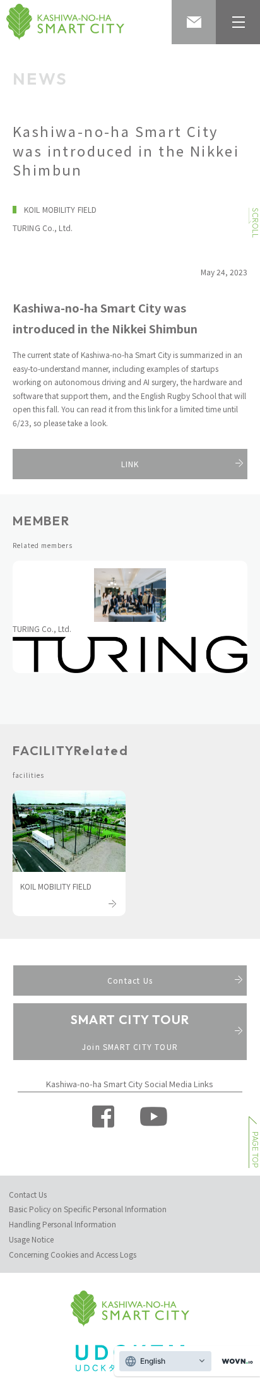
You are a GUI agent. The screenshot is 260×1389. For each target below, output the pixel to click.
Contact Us (28, 1194)
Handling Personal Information (62, 1224)
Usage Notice (31, 1239)
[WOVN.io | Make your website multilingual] (235, 1361)
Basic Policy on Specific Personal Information (88, 1208)
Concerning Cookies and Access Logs (72, 1254)
